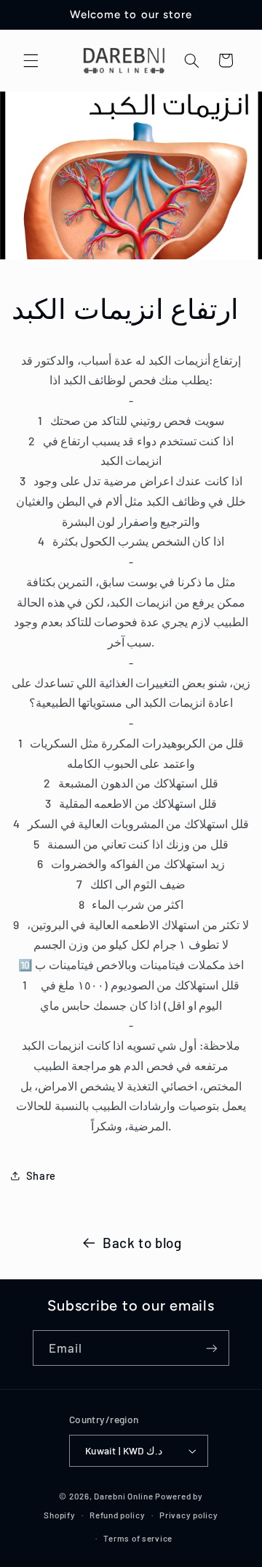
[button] (30, 60)
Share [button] (41, 1175)
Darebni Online (123, 1496)
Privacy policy (188, 1515)
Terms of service (137, 1538)
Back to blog (142, 1242)
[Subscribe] (212, 1348)
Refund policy (118, 1515)
